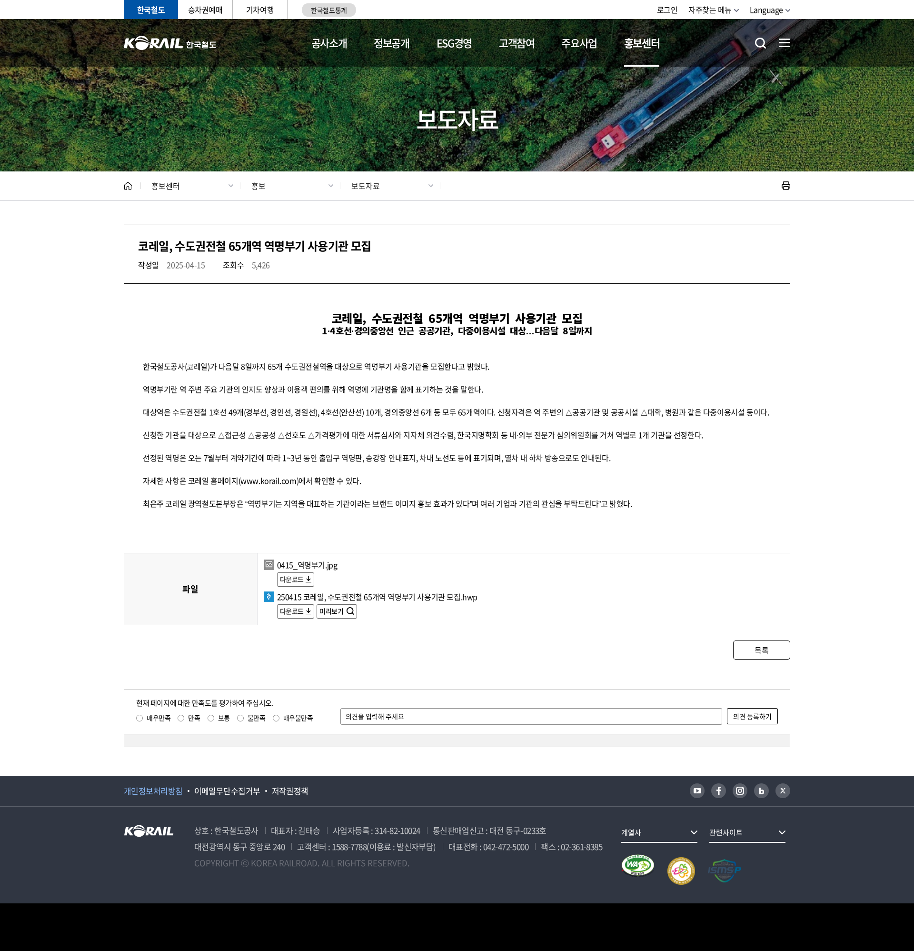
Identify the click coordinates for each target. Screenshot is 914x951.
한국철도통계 (329, 10)
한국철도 (151, 9)
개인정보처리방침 (153, 791)
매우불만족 (298, 717)
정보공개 (391, 42)
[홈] (128, 186)
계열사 (631, 832)
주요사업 (579, 42)
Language (766, 9)
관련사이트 (726, 832)
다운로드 (292, 579)
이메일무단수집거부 (227, 791)
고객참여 (517, 42)
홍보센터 (642, 42)
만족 (194, 717)
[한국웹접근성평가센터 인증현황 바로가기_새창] (638, 871)
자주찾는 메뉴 (710, 9)
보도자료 (365, 185)
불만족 (257, 717)
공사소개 (329, 42)
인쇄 (786, 185)
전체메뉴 (784, 43)
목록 (761, 650)
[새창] (697, 790)
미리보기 (332, 611)
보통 (224, 717)
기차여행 (260, 9)
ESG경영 (454, 42)
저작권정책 (290, 791)
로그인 (667, 9)
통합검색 (760, 43)
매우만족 (158, 717)
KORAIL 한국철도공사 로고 (170, 43)
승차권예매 (205, 9)
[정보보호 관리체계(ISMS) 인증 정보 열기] (724, 871)
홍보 (258, 185)
